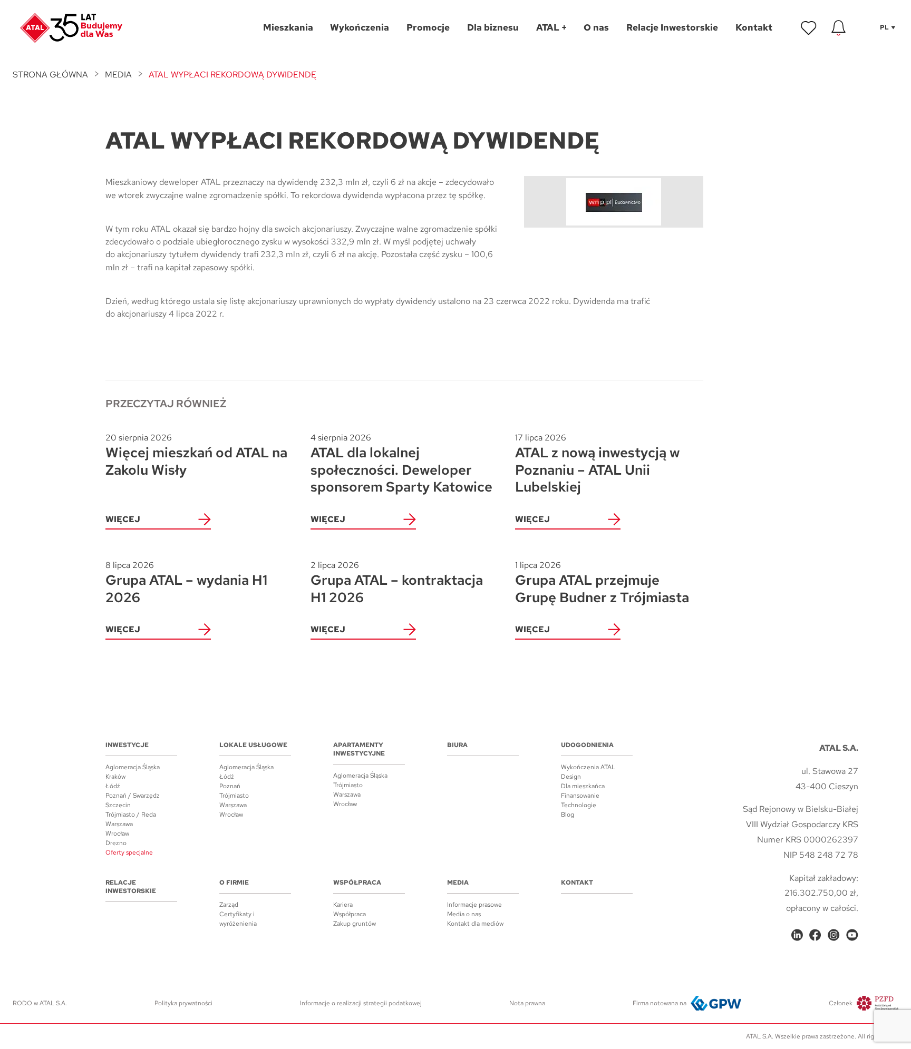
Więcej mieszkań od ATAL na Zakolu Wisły (196, 455)
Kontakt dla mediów (475, 923)
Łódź (112, 786)
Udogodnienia (587, 745)
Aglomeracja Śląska (132, 767)
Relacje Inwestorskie (130, 886)
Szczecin (118, 805)
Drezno (116, 843)
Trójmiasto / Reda (130, 814)
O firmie (234, 882)
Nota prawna (527, 1003)
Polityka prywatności (183, 1003)
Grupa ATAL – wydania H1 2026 (186, 583)
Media (118, 74)
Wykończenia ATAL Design (588, 772)
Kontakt (577, 882)
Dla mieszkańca (583, 786)
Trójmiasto (234, 795)
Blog (567, 814)
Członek (840, 1003)
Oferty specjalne (129, 852)
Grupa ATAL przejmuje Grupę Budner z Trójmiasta (602, 583)
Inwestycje (127, 745)
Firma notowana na (659, 1003)
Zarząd (228, 904)
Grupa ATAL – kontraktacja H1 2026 (397, 583)
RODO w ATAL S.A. (40, 1003)
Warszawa (119, 824)
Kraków (115, 776)
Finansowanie (580, 795)
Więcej (122, 519)
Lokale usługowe (253, 745)
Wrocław (117, 833)
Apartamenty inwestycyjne (359, 749)
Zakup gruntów (354, 923)
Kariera (343, 904)
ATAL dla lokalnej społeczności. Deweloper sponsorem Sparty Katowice (401, 464)
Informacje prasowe (474, 904)
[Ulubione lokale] (809, 28)
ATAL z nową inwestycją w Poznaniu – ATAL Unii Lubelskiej (597, 464)
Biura (457, 745)
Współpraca (357, 882)
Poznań (229, 786)
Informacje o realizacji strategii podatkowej (361, 1003)
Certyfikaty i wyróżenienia (238, 919)
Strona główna (50, 74)
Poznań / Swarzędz (132, 795)
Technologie (578, 805)
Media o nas (464, 914)
